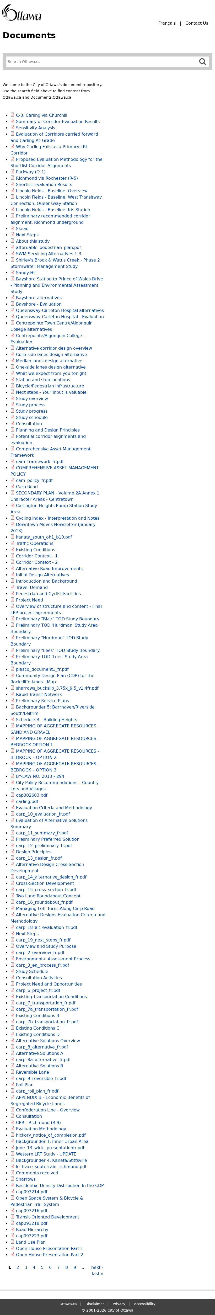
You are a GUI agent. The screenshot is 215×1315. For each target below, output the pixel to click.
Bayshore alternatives (39, 297)
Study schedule (32, 417)
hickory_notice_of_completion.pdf (51, 1135)
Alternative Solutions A (39, 1053)
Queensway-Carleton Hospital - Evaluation (60, 316)
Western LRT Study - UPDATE (46, 1154)
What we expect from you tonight (51, 373)
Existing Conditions (35, 549)
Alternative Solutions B (39, 1065)
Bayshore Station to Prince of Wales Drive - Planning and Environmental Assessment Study (56, 285)
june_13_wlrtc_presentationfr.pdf (50, 1147)
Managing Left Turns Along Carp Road (55, 908)
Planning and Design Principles (48, 430)
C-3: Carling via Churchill (41, 115)
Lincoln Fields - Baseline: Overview (52, 190)
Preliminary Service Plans (42, 700)
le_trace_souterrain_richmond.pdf (51, 1166)
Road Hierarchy (32, 1229)
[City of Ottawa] (22, 12)
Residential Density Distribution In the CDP (60, 1185)
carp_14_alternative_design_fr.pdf (51, 877)
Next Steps (27, 234)
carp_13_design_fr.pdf (39, 858)
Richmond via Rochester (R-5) (47, 178)
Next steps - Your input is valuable (51, 392)
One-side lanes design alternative (51, 367)
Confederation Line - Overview (48, 1110)
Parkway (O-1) (31, 171)
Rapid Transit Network (39, 694)
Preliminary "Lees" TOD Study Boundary (58, 650)
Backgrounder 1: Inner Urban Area (52, 1141)
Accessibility (144, 1304)
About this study (33, 241)
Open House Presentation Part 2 (49, 1254)
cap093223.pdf (31, 1235)
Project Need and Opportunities (49, 984)
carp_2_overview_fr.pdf (40, 952)
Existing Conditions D (38, 1034)
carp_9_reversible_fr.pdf (41, 1078)
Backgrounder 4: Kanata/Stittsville (51, 1160)
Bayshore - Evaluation (39, 304)
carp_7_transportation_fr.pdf (46, 1002)
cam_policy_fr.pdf (34, 480)
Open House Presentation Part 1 (49, 1248)
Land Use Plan (31, 1242)
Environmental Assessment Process (53, 958)
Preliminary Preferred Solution (47, 839)
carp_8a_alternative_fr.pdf (43, 1059)
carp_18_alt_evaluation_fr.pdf (46, 927)
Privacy (119, 1304)
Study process (30, 404)
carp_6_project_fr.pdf (38, 990)
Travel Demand (32, 587)
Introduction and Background (46, 581)
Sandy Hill (26, 272)
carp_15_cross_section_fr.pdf (46, 889)
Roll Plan (25, 1084)
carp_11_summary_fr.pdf (42, 832)
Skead (22, 228)
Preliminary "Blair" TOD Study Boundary (57, 618)
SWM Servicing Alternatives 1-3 (48, 253)
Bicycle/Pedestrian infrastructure (50, 386)
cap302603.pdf (31, 795)
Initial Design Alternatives (42, 574)
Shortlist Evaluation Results (44, 184)
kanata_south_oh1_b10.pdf (44, 537)
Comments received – (39, 1172)
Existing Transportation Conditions (51, 996)
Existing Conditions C (37, 1028)
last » (97, 1273)
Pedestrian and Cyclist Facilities (48, 593)
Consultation (29, 423)
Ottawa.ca (68, 1304)
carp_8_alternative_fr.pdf (42, 1047)
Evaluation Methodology (41, 1128)
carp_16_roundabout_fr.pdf (44, 902)
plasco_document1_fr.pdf (42, 669)
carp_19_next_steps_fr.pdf (43, 940)
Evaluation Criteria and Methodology (54, 807)
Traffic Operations (34, 543)
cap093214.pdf (31, 1191)
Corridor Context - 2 (37, 562)
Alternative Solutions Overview (48, 1040)
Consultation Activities (39, 977)
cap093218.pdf (31, 1223)
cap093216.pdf (31, 1210)
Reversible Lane (32, 1072)
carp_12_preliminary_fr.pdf (44, 845)
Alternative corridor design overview (54, 348)
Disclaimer (94, 1304)
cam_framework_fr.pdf (40, 461)
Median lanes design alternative (49, 360)
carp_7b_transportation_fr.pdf (47, 1021)
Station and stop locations (43, 379)
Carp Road (27, 486)
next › (97, 1267)
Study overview (32, 398)
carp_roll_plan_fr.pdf (37, 1091)
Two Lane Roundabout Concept (48, 895)
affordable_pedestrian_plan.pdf (48, 247)
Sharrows (26, 1179)
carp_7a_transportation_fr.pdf (47, 1009)
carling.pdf (27, 801)
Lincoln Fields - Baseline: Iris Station (53, 209)
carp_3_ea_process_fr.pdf (42, 965)
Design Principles (33, 851)
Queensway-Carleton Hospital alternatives (60, 310)
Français (167, 23)
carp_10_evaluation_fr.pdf (43, 814)
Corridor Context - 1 (37, 555)
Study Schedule (32, 971)
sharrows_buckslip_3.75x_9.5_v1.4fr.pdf (57, 688)
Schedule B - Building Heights (46, 719)
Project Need (29, 600)
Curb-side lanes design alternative (51, 354)
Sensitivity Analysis (35, 127)
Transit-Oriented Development (47, 1217)
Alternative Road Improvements (49, 568)
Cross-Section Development (45, 883)
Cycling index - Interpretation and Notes (57, 518)
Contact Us (196, 23)
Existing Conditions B (37, 1015)
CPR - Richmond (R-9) (38, 1122)
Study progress (31, 411)
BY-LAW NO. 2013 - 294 (40, 776)
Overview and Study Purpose (46, 946)
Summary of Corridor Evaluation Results (58, 121)
